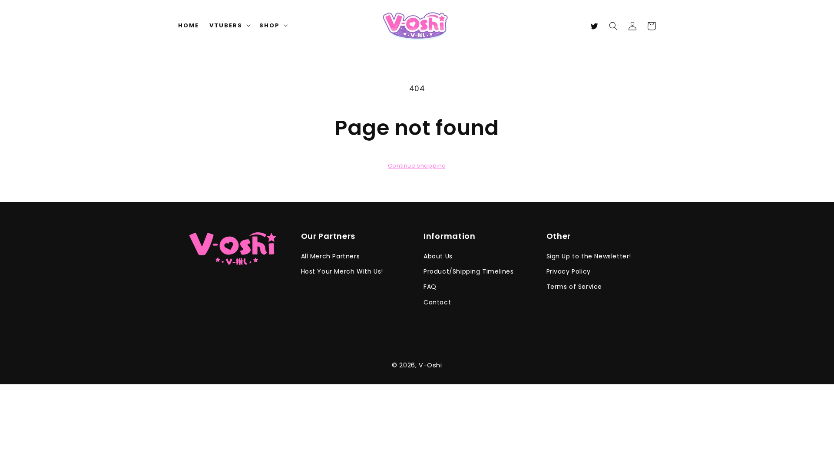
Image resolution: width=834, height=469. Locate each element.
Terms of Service (574, 286)
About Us (438, 256)
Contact (437, 302)
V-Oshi (430, 365)
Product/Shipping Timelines (469, 271)
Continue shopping (417, 166)
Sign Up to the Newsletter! (589, 256)
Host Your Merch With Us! (342, 271)
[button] (613, 26)
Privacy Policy (568, 271)
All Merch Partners (330, 256)
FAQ (430, 286)
